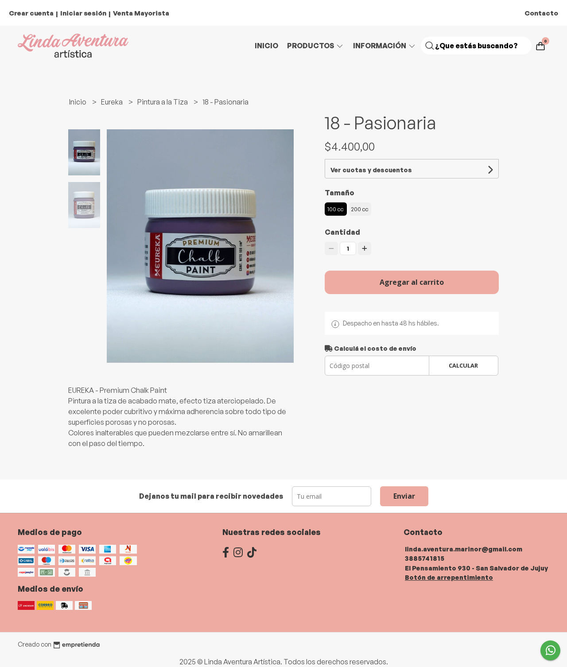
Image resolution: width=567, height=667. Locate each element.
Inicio (266, 45)
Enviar (404, 496)
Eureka (112, 101)
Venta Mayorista (141, 13)
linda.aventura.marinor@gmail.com (463, 549)
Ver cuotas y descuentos (371, 170)
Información (380, 45)
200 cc (360, 209)
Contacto (541, 13)
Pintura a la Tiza (163, 101)
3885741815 (424, 558)
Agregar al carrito (412, 282)
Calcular (463, 365)
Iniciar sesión (83, 13)
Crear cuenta (31, 13)
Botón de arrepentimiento (449, 577)
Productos (311, 45)
